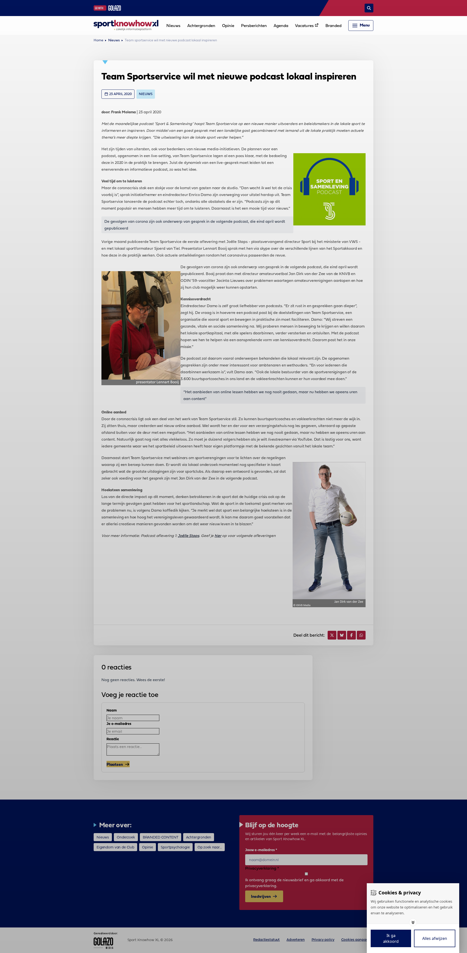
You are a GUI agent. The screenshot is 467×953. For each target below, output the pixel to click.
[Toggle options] (413, 922)
